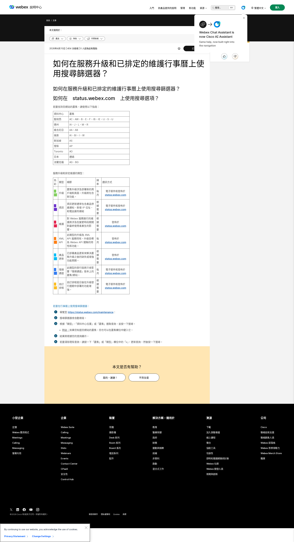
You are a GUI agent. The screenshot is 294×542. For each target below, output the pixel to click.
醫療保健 (157, 432)
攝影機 (112, 432)
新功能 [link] (192, 8)
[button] (243, 8)
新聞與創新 (212, 474)
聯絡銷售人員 (267, 438)
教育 (155, 427)
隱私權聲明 (105, 514)
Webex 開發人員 (214, 469)
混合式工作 (158, 469)
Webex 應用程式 (20, 432)
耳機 (111, 427)
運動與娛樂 (158, 448)
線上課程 (210, 438)
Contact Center (69, 464)
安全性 (64, 474)
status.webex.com (115, 194)
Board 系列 (115, 448)
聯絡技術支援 (267, 432)
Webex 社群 (212, 464)
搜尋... (218, 7)
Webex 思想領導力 (270, 448)
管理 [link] (182, 8)
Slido (63, 448)
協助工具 (210, 448)
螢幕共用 (16, 453)
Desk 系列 (114, 438)
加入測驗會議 (213, 432)
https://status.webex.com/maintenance (90, 312)
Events (64, 458)
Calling (16, 443)
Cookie (116, 514)
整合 (208, 443)
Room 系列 (114, 443)
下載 (208, 427)
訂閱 (194, 48)
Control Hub (67, 479)
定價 (14, 427)
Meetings (17, 438)
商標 (124, 514)
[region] (45, 533)
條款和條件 (93, 514)
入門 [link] (151, 8)
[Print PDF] (179, 48)
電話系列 (113, 453)
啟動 (155, 464)
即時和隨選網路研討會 (217, 458)
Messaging (18, 448)
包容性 (209, 453)
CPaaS (64, 469)
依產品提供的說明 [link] (167, 8)
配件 (111, 458)
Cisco (264, 427)
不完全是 (144, 377)
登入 (277, 7)
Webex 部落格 (268, 443)
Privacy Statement (14, 536)
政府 (155, 438)
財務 (155, 443)
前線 (155, 453)
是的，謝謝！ (110, 377)
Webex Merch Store (271, 453)
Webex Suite (67, 427)
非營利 (156, 458)
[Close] (86, 527)
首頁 (48, 20)
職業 (263, 458)
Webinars (66, 453)
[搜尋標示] (213, 8)
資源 (202, 8)
